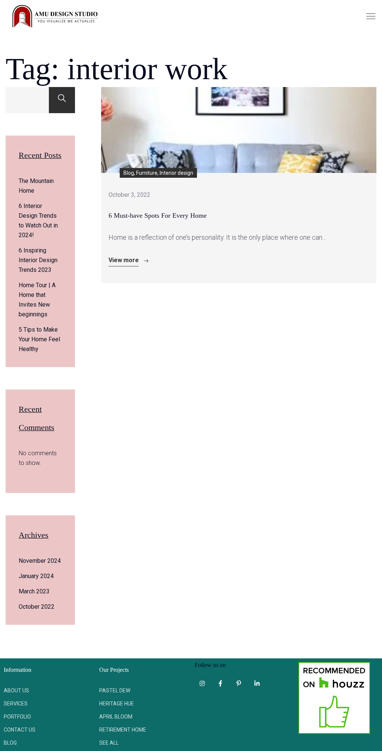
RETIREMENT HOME (122, 730)
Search (62, 100)
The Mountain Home (36, 185)
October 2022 (36, 606)
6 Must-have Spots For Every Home (158, 215)
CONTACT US (19, 730)
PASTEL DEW (114, 690)
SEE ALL (109, 743)
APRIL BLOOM (115, 717)
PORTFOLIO (17, 717)
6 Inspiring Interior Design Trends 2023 (38, 260)
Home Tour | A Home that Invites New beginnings (37, 300)
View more (124, 260)
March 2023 (34, 591)
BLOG (10, 743)
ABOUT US (16, 690)
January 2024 (36, 576)
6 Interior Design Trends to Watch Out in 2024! (38, 220)
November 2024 (40, 560)
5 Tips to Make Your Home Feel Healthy (39, 339)
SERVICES (16, 704)
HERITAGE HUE (116, 704)
